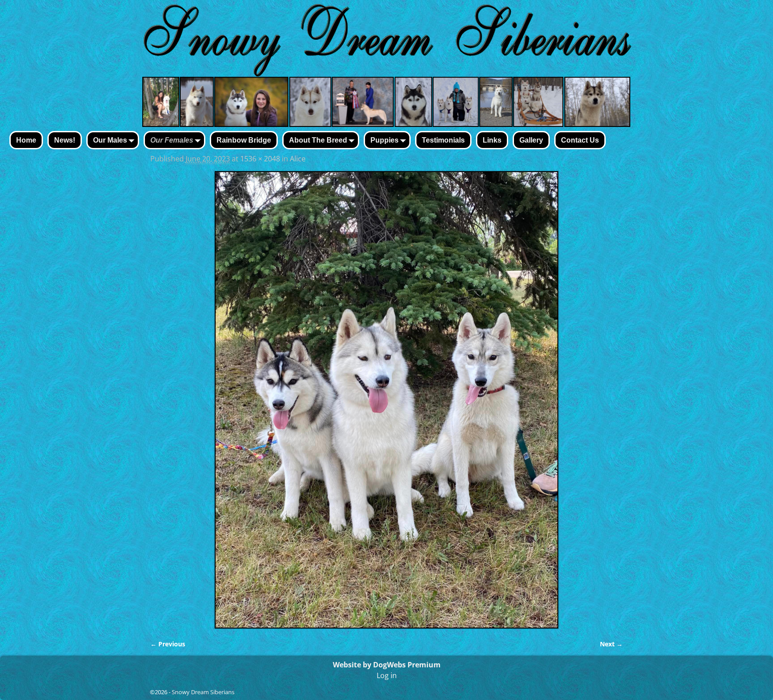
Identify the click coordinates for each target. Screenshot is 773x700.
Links (492, 140)
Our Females (171, 140)
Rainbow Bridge (244, 140)
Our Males (110, 140)
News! (64, 140)
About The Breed (318, 140)
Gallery (531, 140)
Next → (611, 644)
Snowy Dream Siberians (203, 692)
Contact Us (580, 140)
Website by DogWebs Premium (387, 665)
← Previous (167, 644)
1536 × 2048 (260, 159)
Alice (298, 159)
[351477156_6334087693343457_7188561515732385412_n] (386, 399)
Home (26, 140)
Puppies (384, 140)
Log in (387, 675)
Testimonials (443, 140)
